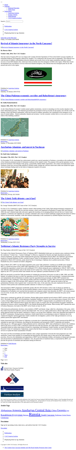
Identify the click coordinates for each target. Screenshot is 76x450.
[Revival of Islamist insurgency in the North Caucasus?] (17, 47)
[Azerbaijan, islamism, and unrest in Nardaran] (15, 151)
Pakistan (26, 415)
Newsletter (4, 428)
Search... (3, 21)
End (5, 356)
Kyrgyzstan (17, 415)
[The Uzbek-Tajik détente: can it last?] (12, 202)
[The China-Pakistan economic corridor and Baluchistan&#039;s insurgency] (23, 99)
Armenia (17, 410)
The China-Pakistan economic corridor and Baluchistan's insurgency (33, 95)
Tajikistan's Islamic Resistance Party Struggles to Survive (28, 246)
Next (5, 355)
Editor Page (11, 9)
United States (66, 415)
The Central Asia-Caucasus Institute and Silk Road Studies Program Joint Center (28, 447)
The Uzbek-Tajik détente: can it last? (18, 198)
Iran (67, 411)
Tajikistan (58, 415)
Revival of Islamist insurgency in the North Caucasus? (26, 43)
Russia (35, 414)
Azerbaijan (28, 410)
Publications (8, 11)
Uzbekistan (5, 418)
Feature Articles (12, 14)
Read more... (4, 90)
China (54, 410)
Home (6, 4)
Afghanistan (6, 410)
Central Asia (43, 410)
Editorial (6, 6)
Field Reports (12, 16)
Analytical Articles (13, 13)
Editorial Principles (13, 8)
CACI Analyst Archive (15, 18)
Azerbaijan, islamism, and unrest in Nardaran (22, 147)
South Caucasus (48, 415)
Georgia (61, 410)
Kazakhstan (6, 415)
